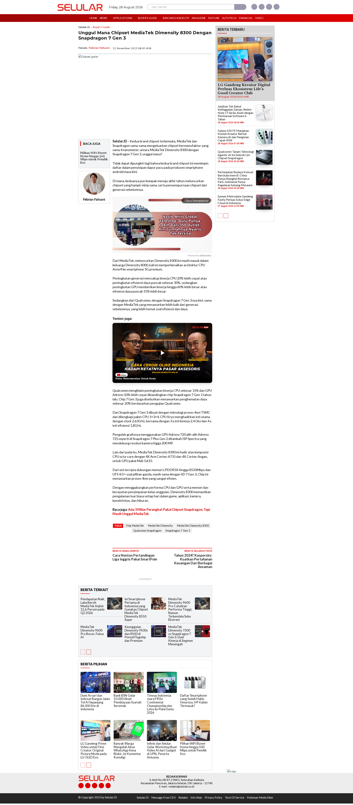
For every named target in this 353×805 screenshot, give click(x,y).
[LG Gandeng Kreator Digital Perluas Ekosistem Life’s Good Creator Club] (245, 59)
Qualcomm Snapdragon (147, 530)
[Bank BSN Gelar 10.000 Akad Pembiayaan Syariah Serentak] (129, 682)
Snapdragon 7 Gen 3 (177, 530)
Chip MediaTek (135, 525)
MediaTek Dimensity (160, 525)
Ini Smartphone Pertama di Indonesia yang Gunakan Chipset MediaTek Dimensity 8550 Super (136, 609)
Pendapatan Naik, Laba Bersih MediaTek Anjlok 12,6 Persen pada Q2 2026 (93, 606)
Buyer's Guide (101, 27)
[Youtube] (276, 7)
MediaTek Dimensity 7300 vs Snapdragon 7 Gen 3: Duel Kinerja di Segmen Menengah (180, 635)
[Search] (240, 7)
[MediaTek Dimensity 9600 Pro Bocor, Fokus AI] (114, 631)
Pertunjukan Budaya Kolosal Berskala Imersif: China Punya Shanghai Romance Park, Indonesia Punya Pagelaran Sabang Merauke (235, 178)
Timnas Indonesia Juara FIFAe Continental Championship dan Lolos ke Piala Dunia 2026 (160, 703)
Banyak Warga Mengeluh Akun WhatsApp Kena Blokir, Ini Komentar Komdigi (127, 750)
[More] (208, 48)
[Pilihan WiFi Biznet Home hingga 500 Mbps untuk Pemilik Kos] (195, 730)
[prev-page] (83, 652)
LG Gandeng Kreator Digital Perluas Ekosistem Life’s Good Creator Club (244, 89)
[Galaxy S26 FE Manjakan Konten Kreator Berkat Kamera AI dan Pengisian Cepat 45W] (264, 136)
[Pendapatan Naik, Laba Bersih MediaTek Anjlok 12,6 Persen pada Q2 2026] (114, 603)
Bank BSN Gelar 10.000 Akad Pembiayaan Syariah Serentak (127, 700)
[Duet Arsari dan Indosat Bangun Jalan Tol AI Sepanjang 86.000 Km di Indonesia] (95, 682)
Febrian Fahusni (99, 47)
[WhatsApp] (191, 48)
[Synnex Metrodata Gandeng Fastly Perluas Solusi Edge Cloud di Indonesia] (264, 202)
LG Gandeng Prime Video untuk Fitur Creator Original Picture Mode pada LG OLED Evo (94, 750)
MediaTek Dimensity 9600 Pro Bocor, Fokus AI (92, 632)
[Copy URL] (199, 48)
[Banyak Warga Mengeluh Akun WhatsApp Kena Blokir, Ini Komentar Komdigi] (129, 730)
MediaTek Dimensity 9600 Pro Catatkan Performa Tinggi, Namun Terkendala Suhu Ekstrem (180, 609)
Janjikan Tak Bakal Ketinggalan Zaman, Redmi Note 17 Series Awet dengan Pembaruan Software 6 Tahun (235, 113)
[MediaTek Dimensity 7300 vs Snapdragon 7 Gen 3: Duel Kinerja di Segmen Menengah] (202, 631)
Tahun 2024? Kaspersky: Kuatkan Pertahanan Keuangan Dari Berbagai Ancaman (193, 561)
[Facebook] (254, 7)
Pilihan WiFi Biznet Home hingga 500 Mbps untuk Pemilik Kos (94, 157)
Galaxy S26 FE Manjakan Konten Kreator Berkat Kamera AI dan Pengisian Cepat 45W (233, 135)
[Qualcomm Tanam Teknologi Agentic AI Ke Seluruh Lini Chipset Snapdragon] (264, 157)
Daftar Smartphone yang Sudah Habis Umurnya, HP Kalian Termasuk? (194, 700)
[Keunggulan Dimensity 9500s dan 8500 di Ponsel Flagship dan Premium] (158, 631)
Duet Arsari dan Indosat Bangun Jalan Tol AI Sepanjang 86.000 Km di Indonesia (95, 702)
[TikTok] (94, 785)
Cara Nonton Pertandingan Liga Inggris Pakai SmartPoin (135, 557)
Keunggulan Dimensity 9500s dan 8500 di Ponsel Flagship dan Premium (136, 634)
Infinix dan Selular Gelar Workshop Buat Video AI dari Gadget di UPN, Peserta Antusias (162, 750)
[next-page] (88, 652)
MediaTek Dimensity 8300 (193, 525)
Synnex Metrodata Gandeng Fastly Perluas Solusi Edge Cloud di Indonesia (235, 199)
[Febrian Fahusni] (94, 184)
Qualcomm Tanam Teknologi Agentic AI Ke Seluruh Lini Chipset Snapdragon (236, 155)
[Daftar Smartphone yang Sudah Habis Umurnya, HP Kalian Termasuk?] (195, 682)
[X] (269, 7)
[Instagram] (262, 7)
